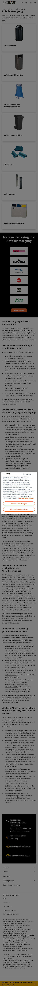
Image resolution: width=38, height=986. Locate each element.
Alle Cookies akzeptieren (19, 509)
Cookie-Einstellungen (19, 504)
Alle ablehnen (27, 474)
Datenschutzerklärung (26, 498)
